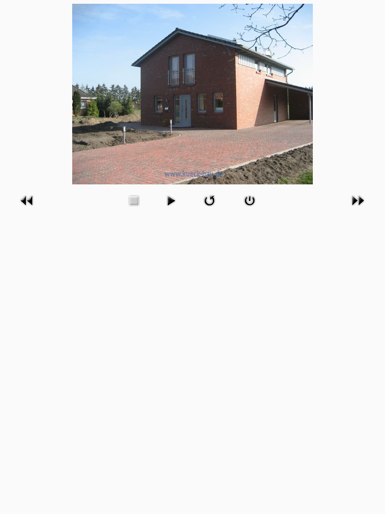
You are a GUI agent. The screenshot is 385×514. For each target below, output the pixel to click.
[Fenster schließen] (249, 207)
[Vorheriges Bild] (27, 207)
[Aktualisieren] (209, 207)
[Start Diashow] (171, 207)
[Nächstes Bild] (358, 207)
